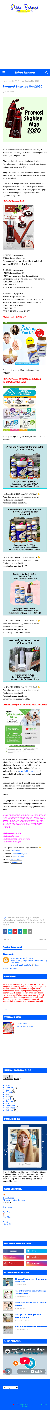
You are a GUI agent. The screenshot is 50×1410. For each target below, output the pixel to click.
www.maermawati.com (21, 958)
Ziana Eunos (8, 1198)
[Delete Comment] (33, 965)
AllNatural (11, 917)
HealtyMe (36, 917)
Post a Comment (10, 968)
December (11, 1105)
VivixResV (13, 81)
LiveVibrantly (21, 920)
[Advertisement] (25, 42)
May (8, 1096)
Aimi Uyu (7, 1222)
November (11, 1108)
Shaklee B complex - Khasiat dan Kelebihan (31, 1280)
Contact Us (27, 1400)
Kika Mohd (7, 1217)
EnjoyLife (28, 917)
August (9, 1092)
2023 (8, 1103)
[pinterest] (13, 1263)
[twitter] (36, 1251)
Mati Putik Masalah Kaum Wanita (31, 1326)
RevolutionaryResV (9, 922)
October (9, 1110)
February (10, 1087)
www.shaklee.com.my (27, 771)
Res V (42, 920)
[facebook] (13, 1251)
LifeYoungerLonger (9, 920)
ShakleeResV (40, 922)
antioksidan (20, 917)
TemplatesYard (22, 1404)
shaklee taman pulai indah (26, 922)
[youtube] (36, 1257)
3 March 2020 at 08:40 (21, 965)
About (18, 1400)
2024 (8, 1090)
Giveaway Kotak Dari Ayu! (14, 1200)
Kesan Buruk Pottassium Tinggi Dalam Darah (30, 1292)
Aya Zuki (6, 1212)
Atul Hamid (7, 1207)
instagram (38, 1400)
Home (5, 81)
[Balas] (37, 965)
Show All (7, 1224)
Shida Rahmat (25, 72)
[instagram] (13, 1257)
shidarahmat (9, 92)
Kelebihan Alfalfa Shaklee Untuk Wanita (31, 1304)
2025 (8, 1085)
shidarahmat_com (20, 854)
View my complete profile (24, 1026)
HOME (5, 1009)
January (9, 1101)
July (8, 1094)
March (9, 1099)
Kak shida (16, 851)
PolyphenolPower (32, 920)
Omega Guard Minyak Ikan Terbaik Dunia (28, 1316)
